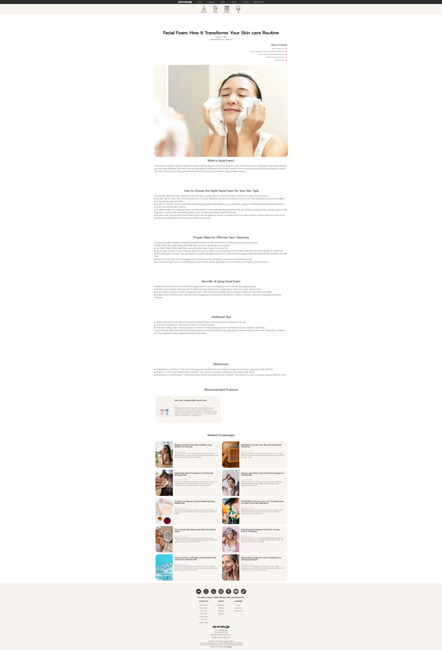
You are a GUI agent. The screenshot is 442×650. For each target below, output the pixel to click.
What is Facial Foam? (278, 48)
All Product (204, 605)
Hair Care (203, 611)
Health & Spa (204, 623)
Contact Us (238, 611)
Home (238, 605)
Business (221, 611)
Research (221, 605)
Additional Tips (280, 60)
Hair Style (203, 614)
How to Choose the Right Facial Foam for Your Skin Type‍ (267, 51)
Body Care (204, 608)
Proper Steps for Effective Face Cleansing (272, 54)
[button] (257, 2)
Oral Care (203, 620)
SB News (221, 614)
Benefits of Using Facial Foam (275, 57)
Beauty (221, 608)
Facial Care (204, 617)
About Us (238, 608)
